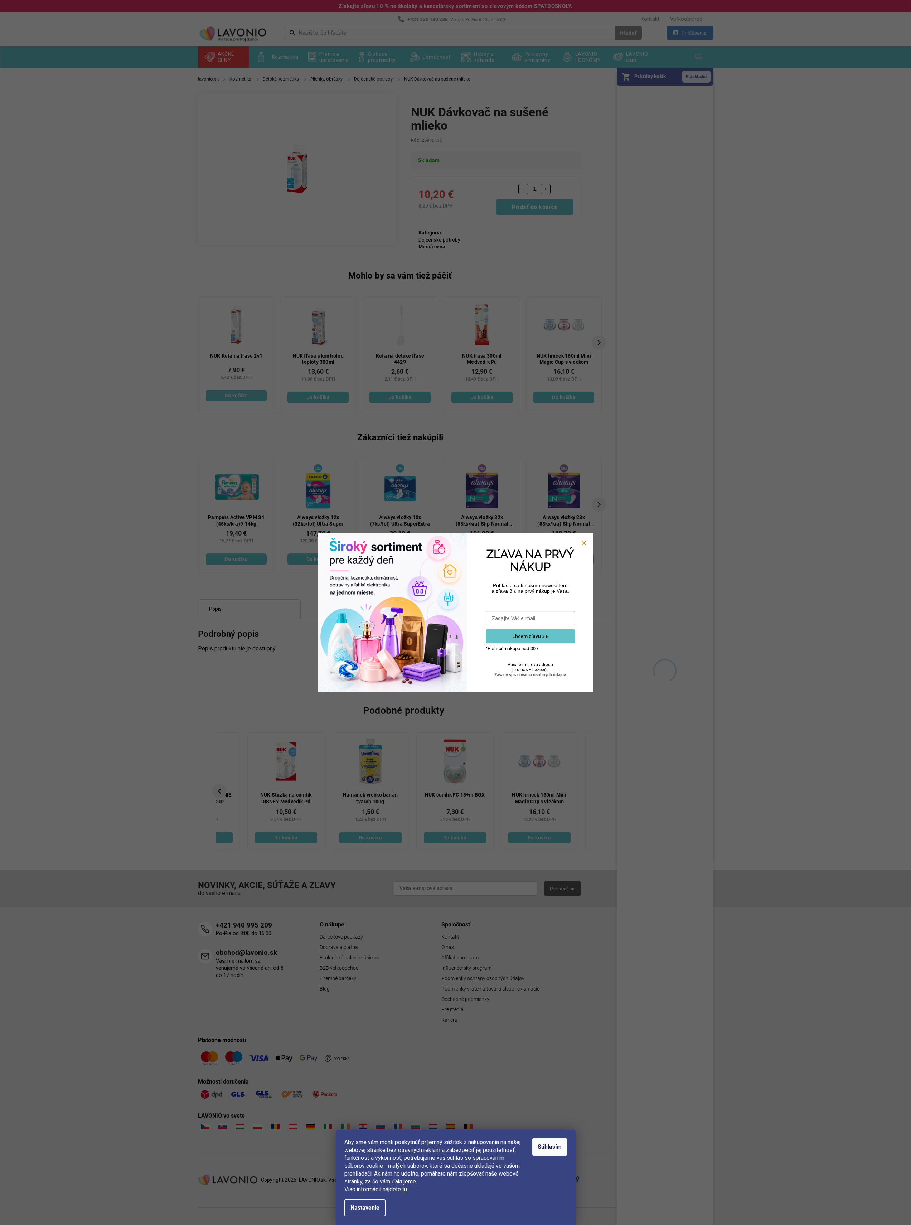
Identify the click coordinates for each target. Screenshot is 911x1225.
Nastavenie (364, 1207)
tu (404, 1189)
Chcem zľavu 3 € (530, 636)
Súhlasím (550, 1146)
